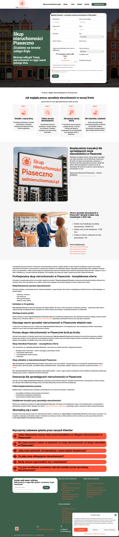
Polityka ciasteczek (88, 533)
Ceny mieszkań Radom (68, 517)
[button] (115, 515)
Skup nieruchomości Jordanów (78, 249)
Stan (80, 33)
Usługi (65, 4)
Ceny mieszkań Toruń (68, 520)
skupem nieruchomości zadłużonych (55, 406)
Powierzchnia (56, 26)
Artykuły (79, 4)
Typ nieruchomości (84, 48)
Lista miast (90, 497)
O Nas (72, 4)
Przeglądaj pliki (65, 60)
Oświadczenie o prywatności (99, 533)
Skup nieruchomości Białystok (95, 488)
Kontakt (87, 4)
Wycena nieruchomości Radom (70, 494)
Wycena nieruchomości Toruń (70, 497)
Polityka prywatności (63, 71)
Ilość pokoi (55, 33)
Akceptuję (81, 529)
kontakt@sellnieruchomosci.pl (45, 529)
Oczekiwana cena (83, 54)
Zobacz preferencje (109, 529)
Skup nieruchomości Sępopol (78, 253)
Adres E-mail (82, 41)
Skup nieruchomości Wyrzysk (78, 251)
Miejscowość (56, 19)
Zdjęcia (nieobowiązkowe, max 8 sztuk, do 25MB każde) (64, 49)
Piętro (80, 26)
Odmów (95, 529)
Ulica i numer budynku (85, 19)
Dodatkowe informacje (85, 60)
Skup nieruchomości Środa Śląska (79, 247)
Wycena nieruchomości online (52, 4)
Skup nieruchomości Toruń (94, 494)
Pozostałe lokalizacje (68, 499)
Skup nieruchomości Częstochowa (96, 490)
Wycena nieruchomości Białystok (71, 488)
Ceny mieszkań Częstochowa (70, 515)
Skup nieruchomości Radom (94, 492)
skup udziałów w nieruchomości (42, 318)
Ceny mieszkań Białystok (68, 513)
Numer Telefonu (57, 41)
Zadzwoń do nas (99, 4)
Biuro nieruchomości (67, 522)
